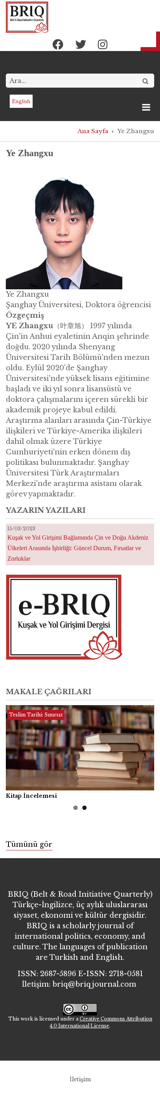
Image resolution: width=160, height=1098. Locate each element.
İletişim (80, 1079)
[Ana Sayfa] (27, 16)
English (21, 101)
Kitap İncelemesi (31, 795)
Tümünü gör (29, 844)
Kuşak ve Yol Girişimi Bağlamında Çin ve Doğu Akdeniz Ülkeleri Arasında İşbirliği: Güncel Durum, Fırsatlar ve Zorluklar (77, 548)
